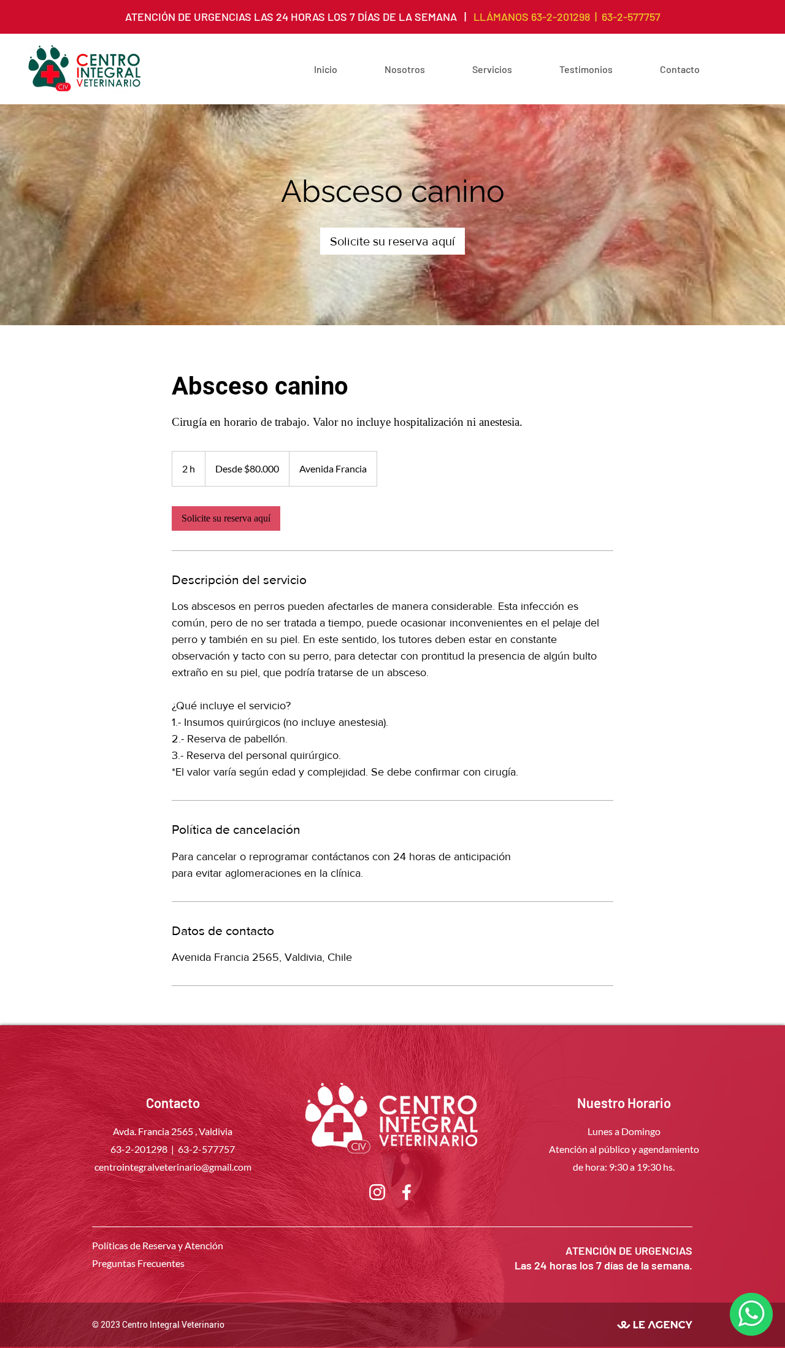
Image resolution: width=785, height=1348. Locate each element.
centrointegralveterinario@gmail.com (172, 1167)
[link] (392, 241)
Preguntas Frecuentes (138, 1263)
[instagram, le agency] (377, 1192)
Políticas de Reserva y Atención (157, 1245)
